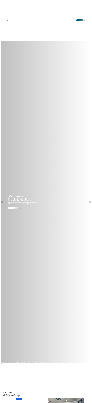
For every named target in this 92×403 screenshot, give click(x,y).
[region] (12, 396)
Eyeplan (61, 20)
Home (31, 20)
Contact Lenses (55, 20)
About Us (35, 20)
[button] (2, 202)
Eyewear (41, 20)
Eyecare (47, 20)
